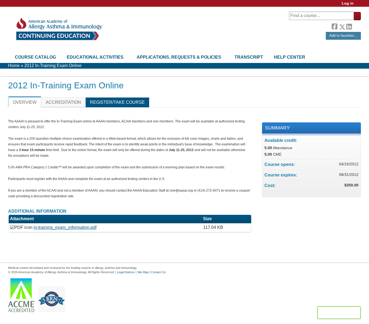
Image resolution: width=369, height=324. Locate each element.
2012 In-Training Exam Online (53, 65)
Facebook (334, 26)
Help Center (289, 57)
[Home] (58, 29)
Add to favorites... (343, 36)
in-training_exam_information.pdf (64, 227)
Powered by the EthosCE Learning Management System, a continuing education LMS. (339, 312)
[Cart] (359, 5)
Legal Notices (126, 272)
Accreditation (63, 102)
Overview (24, 102)
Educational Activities (95, 57)
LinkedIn (349, 26)
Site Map (143, 272)
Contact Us (158, 272)
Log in (348, 3)
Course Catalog (35, 57)
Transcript (248, 57)
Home (14, 65)
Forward (356, 25)
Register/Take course (117, 102)
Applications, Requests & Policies (179, 57)
